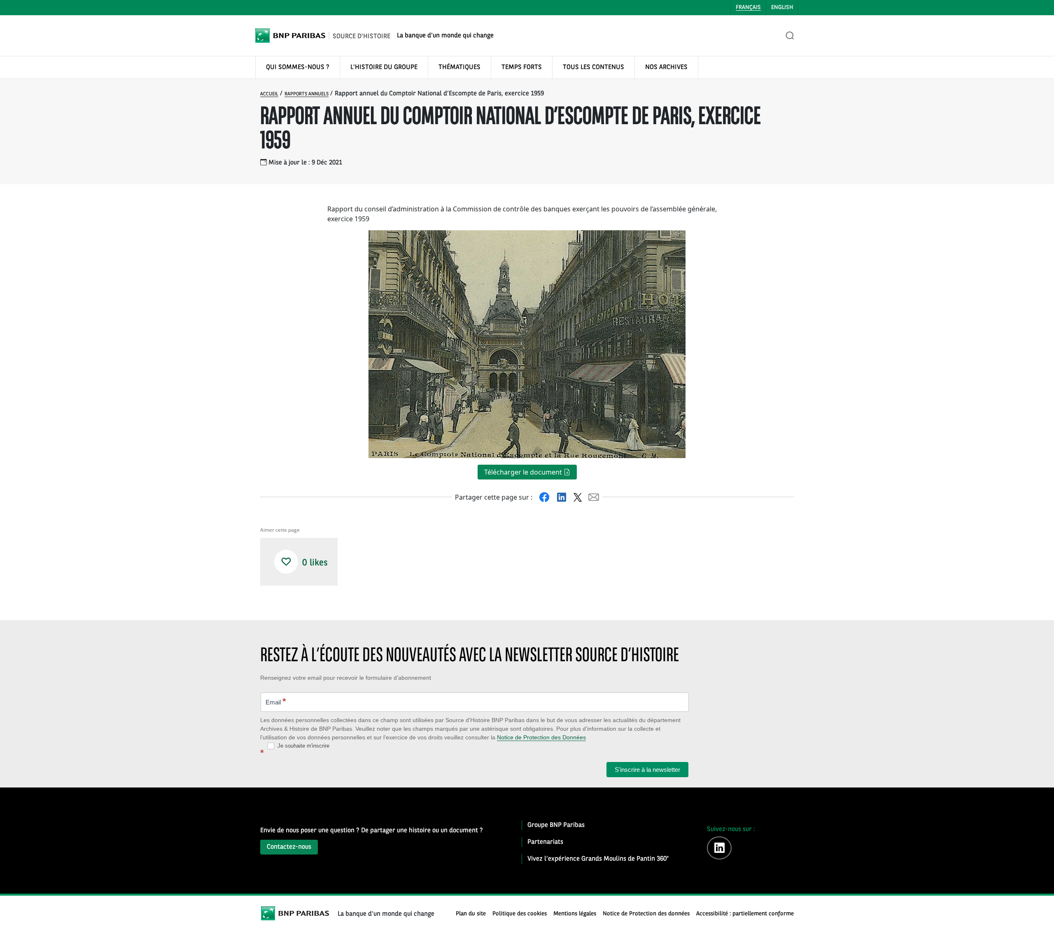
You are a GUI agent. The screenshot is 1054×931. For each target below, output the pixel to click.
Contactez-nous (289, 847)
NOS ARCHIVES (666, 67)
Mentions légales (574, 914)
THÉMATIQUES (459, 67)
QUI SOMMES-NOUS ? (297, 67)
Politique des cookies (519, 914)
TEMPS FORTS (521, 67)
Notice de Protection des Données (541, 737)
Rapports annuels (306, 94)
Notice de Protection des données (646, 914)
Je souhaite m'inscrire (302, 746)
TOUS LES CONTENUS (593, 67)
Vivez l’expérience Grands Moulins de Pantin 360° (598, 859)
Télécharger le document (524, 472)
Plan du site (471, 914)
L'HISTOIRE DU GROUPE (383, 67)
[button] (286, 562)
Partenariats (545, 842)
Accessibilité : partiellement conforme (745, 914)
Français (748, 7)
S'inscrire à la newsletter (647, 769)
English (782, 7)
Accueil (269, 94)
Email (276, 701)
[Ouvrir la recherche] (790, 35)
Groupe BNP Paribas (556, 825)
